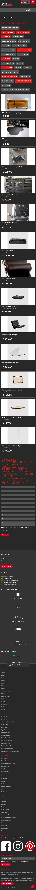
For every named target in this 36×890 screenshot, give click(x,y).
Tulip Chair (6, 85)
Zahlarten (3, 801)
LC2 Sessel (4, 716)
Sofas (2, 678)
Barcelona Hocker (8, 32)
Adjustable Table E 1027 (10, 28)
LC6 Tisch (18, 67)
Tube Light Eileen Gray (23, 81)
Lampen (3, 701)
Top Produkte (4, 714)
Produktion (4, 778)
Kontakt (3, 823)
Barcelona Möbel (5, 743)
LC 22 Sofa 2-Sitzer (19, 45)
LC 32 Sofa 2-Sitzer (24, 50)
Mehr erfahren (6, 566)
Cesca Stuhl (6, 37)
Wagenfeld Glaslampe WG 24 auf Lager (15, 90)
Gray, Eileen (4, 769)
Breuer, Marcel (5, 771)
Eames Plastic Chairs (6, 738)
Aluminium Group (5, 732)
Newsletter (4, 825)
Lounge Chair (4, 724)
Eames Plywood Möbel (7, 748)
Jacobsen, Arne (5, 766)
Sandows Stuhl (7, 81)
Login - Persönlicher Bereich (8, 817)
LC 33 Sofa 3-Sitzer (8, 54)
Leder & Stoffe (5, 809)
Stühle (3, 686)
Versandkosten (5, 799)
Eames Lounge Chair (9, 41)
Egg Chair (3, 730)
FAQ (2, 807)
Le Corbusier (4, 758)
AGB (2, 789)
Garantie (3, 804)
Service (4, 17)
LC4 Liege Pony (7, 67)
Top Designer (4, 755)
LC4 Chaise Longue (8, 63)
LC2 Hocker (6, 59)
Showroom (4, 812)
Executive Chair (23, 41)
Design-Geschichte (6, 820)
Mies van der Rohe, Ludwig (8, 763)
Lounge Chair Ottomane (10, 72)
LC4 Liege (20, 63)
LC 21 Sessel (6, 45)
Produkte (3, 670)
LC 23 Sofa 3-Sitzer (8, 50)
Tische (3, 699)
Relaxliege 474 (25, 76)
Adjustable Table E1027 (7, 722)
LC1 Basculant (23, 54)
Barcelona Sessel (23, 32)
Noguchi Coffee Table (9, 76)
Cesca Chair (4, 727)
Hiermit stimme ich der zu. (16, 527)
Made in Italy (4, 784)
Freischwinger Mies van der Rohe (10, 751)
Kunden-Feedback (6, 786)
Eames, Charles (5, 761)
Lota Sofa (27, 67)
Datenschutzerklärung (21, 527)
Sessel (3, 672)
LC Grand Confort (5, 735)
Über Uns (3, 776)
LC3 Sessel (16, 59)
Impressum (4, 831)
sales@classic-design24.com (19, 662)
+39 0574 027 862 (16, 665)
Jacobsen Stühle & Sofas (7, 746)
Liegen (3, 680)
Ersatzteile (10, 17)
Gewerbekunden (5, 815)
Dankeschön (4, 792)
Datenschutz (4, 828)
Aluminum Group (5, 691)
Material (3, 781)
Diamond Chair (18, 37)
